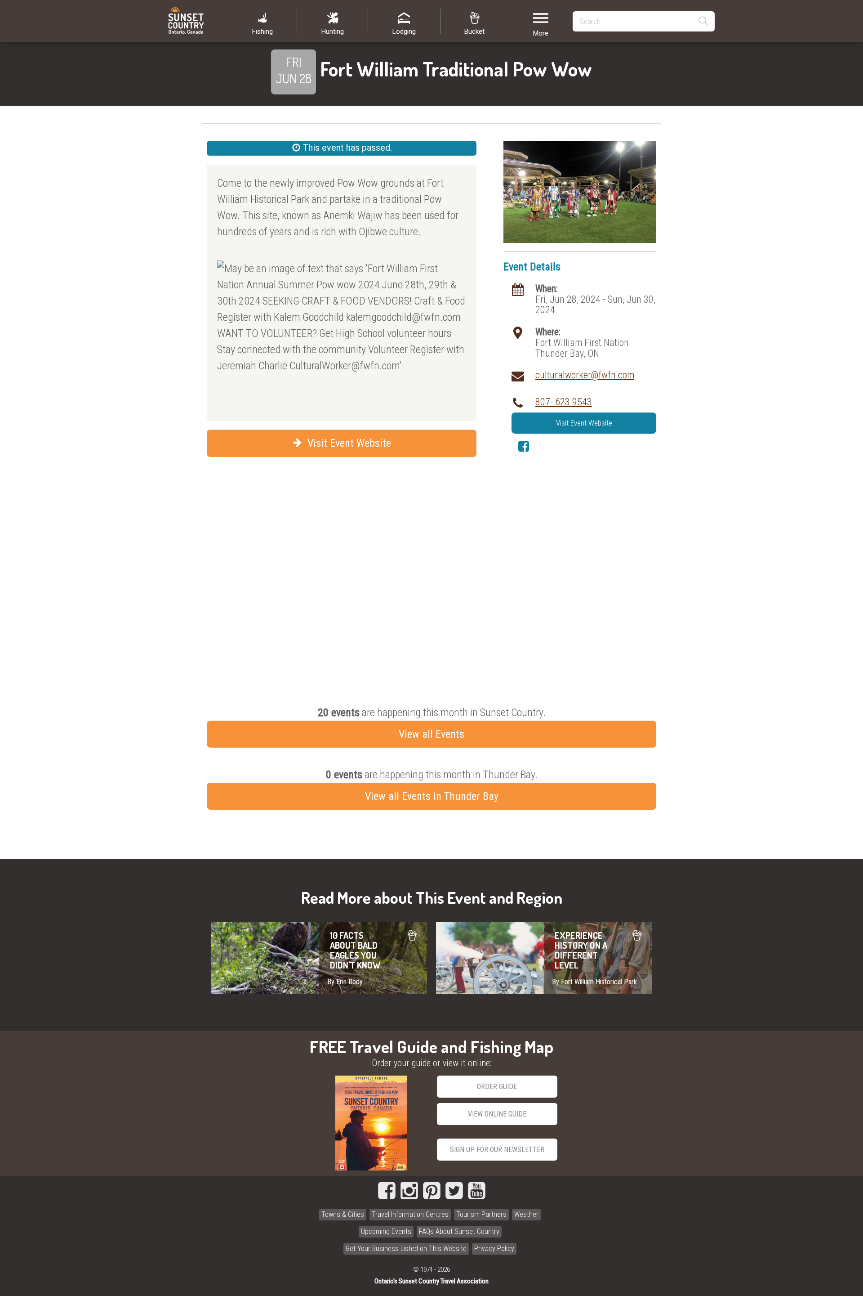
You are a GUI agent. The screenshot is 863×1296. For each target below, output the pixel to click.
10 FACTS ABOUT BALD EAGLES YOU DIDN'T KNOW (319, 958)
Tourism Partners (481, 1214)
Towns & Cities (342, 1214)
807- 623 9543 (563, 402)
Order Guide (497, 1086)
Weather (526, 1214)
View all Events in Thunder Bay (431, 796)
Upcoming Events (386, 1231)
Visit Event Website (348, 443)
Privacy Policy (494, 1248)
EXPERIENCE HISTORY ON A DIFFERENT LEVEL (544, 958)
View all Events (431, 734)
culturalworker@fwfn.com (584, 375)
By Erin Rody (345, 982)
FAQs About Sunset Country (459, 1231)
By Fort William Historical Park (594, 982)
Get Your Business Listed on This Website (406, 1248)
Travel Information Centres (410, 1214)
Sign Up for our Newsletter (497, 1149)
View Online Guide (497, 1114)
